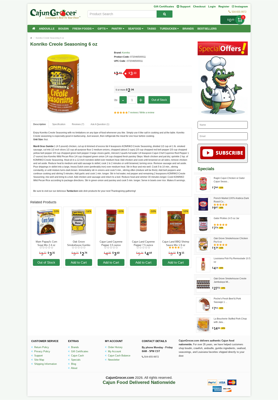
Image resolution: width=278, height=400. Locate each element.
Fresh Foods (82, 28)
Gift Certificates (164, 6)
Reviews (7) (78, 124)
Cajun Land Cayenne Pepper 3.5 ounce (111, 243)
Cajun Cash (77, 355)
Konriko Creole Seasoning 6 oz (50, 38)
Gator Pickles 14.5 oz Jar (226, 218)
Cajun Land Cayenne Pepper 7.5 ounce (143, 243)
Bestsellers (207, 28)
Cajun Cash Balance (118, 355)
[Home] (33, 28)
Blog (73, 363)
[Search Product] (164, 14)
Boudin (63, 28)
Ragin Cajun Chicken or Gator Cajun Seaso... (229, 180)
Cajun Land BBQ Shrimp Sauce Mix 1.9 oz (175, 243)
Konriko (126, 52)
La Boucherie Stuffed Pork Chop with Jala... (230, 320)
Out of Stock (159, 99)
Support (38, 355)
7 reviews (133, 112)
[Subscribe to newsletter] (223, 153)
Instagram (241, 6)
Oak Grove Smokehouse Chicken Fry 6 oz (231, 240)
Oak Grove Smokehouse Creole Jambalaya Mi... (230, 280)
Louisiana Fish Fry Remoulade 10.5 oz (232, 260)
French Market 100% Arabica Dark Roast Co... (231, 200)
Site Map (38, 359)
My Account (114, 351)
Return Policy (41, 347)
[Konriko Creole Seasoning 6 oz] (63, 115)
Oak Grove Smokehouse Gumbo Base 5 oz (78, 243)
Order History (115, 347)
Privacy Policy (41, 351)
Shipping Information (45, 363)
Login (212, 6)
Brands (188, 28)
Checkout (199, 6)
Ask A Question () (100, 124)
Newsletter (113, 359)
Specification (58, 124)
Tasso (151, 28)
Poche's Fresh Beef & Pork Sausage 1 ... (227, 300)
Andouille (46, 28)
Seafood (135, 28)
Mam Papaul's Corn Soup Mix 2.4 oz (46, 243)
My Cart (239, 19)
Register (223, 6)
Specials (75, 359)
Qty (115, 100)
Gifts (102, 28)
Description (39, 124)
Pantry (117, 28)
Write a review (147, 112)
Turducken (168, 28)
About (73, 368)
